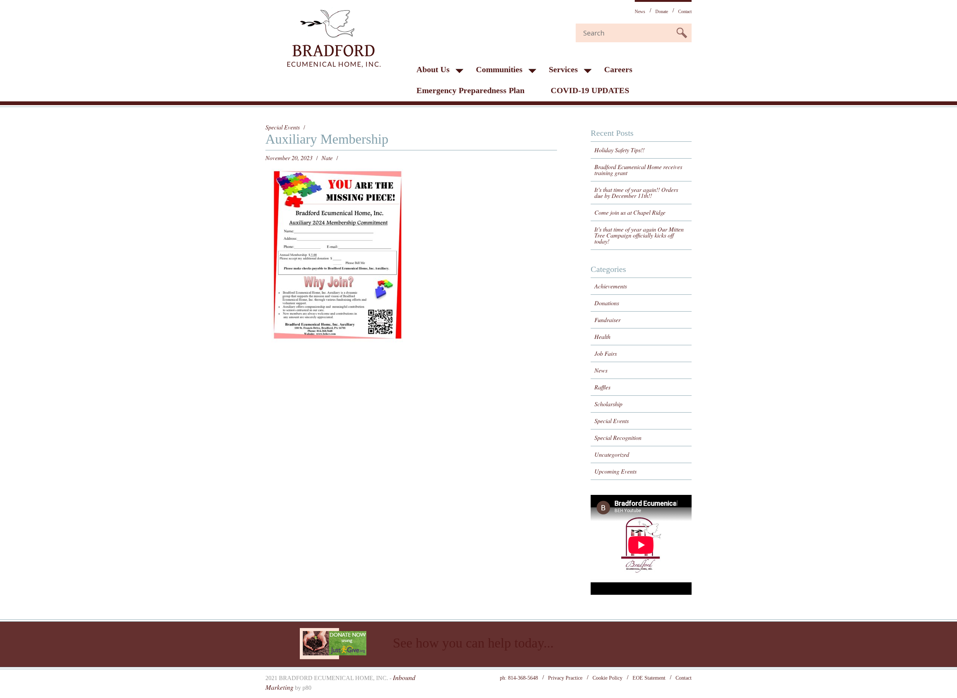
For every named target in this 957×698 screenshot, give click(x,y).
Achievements (610, 286)
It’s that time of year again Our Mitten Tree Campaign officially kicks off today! (639, 235)
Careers (618, 69)
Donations (606, 303)
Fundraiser (607, 320)
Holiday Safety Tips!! (619, 150)
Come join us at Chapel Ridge (629, 212)
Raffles (602, 387)
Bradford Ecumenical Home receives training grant (638, 170)
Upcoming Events (615, 471)
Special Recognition (617, 437)
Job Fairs (605, 353)
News (640, 11)
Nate (327, 158)
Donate (661, 11)
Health (602, 336)
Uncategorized (611, 454)
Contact (685, 11)
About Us (433, 69)
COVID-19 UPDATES (590, 90)
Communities (499, 69)
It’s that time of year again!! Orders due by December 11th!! (636, 192)
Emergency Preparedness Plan (470, 90)
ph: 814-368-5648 (519, 678)
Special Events (282, 127)
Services (563, 69)
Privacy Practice (565, 678)
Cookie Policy (607, 678)
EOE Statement (649, 678)
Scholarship (608, 404)
